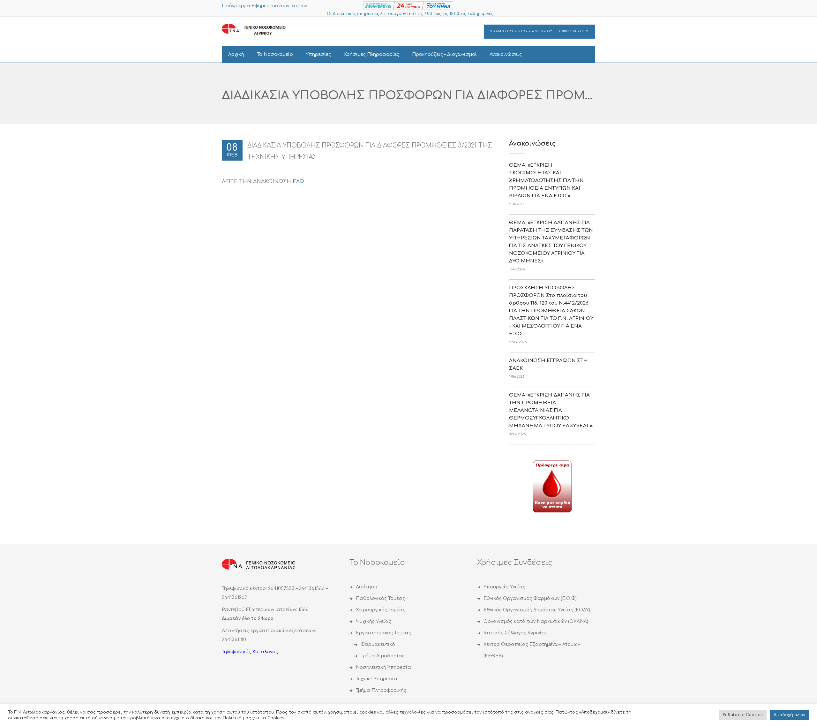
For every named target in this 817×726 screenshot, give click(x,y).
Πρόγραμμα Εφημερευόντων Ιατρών (264, 6)
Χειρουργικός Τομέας (380, 610)
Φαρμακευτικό (378, 644)
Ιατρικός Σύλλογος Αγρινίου (515, 633)
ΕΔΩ (298, 182)
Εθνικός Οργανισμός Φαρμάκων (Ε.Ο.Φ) (530, 598)
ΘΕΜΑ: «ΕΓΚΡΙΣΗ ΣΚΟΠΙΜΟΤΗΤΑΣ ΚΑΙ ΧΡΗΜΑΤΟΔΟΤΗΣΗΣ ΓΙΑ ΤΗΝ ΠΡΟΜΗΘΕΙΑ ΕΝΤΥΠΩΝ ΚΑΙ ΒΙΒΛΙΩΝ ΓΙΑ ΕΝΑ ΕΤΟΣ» (546, 181)
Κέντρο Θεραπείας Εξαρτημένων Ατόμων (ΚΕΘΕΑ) (531, 650)
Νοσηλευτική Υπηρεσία (383, 667)
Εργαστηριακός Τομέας (383, 633)
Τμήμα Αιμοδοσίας (383, 656)
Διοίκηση (366, 587)
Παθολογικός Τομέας (380, 598)
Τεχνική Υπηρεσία (376, 679)
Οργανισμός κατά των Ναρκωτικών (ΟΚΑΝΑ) (535, 621)
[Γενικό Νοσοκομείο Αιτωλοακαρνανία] (258, 29)
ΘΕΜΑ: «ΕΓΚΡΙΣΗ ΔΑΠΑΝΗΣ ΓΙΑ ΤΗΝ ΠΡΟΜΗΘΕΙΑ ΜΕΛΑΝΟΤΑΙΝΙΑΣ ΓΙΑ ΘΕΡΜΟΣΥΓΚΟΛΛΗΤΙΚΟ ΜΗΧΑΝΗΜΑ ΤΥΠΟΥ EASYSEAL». (551, 410)
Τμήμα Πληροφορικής (381, 690)
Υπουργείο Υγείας (504, 587)
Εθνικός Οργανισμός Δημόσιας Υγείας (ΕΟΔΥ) (536, 610)
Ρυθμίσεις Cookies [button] (743, 715)
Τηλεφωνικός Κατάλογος (250, 651)
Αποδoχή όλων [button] (789, 715)
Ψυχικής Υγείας (373, 621)
